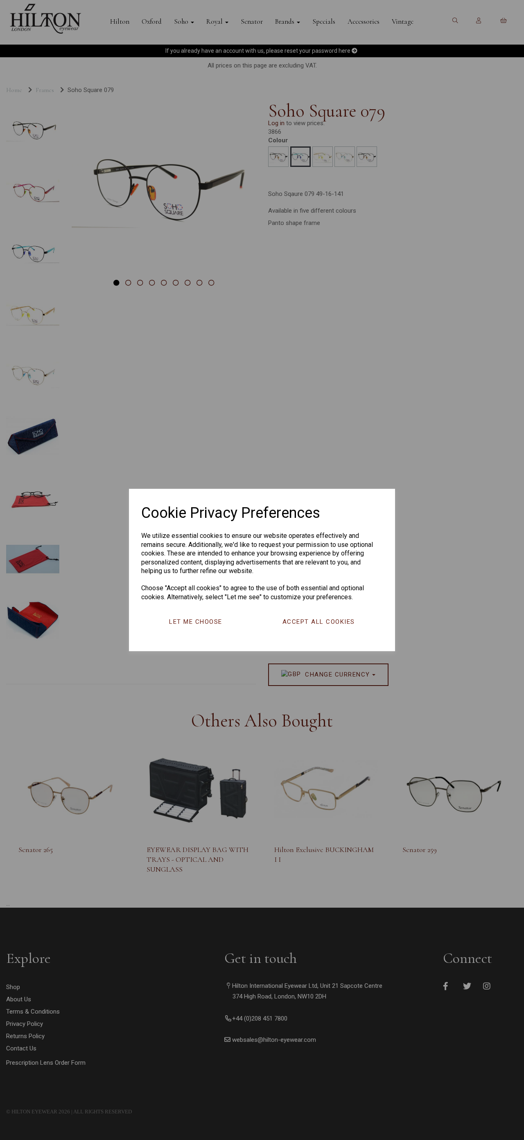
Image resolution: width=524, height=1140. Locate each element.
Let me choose (195, 621)
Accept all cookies (318, 621)
